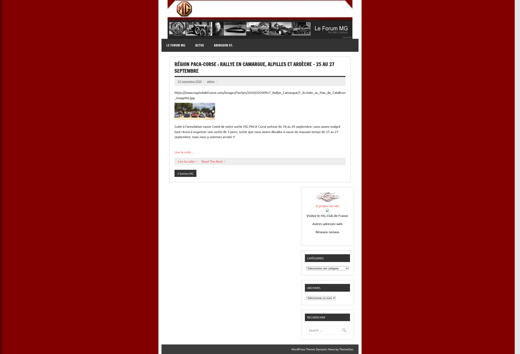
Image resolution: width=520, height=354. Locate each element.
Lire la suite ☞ (188, 161)
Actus (199, 45)
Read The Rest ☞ (214, 161)
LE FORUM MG (175, 45)
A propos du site (327, 206)
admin (211, 81)
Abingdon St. (223, 45)
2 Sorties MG (185, 173)
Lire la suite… (184, 152)
